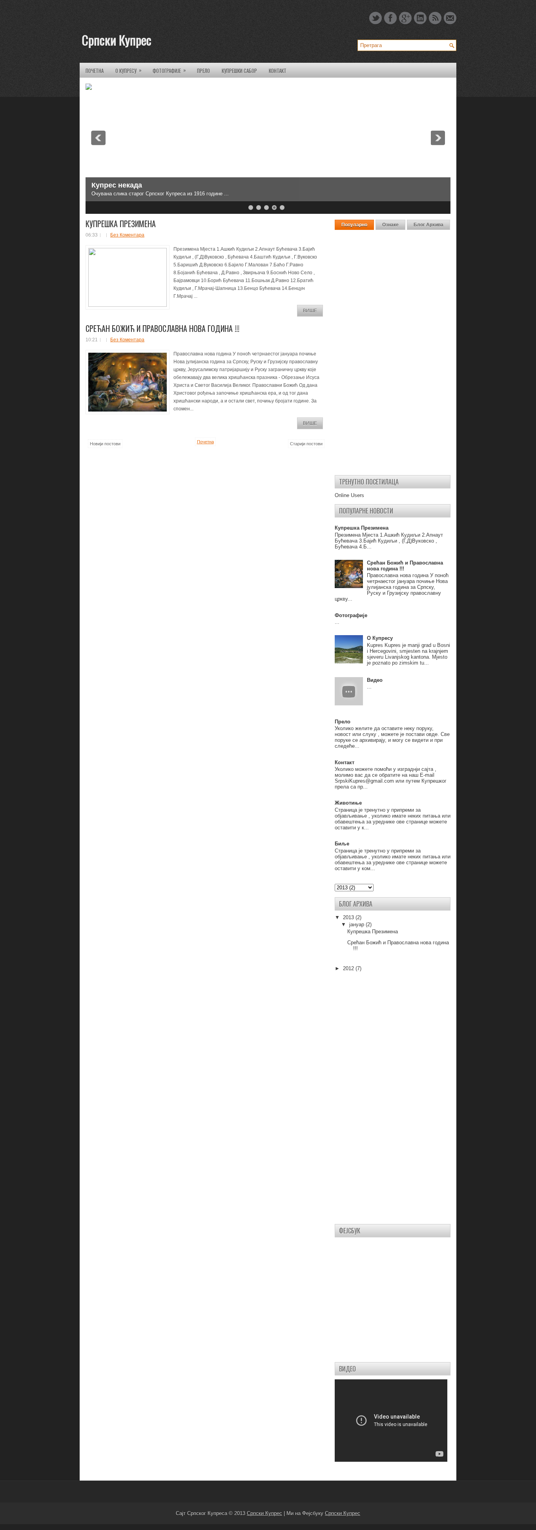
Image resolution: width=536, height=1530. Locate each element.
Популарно (354, 225)
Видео (375, 680)
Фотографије (169, 70)
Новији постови (105, 443)
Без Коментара (127, 235)
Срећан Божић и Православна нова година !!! (162, 328)
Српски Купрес (116, 40)
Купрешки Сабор (239, 71)
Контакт (277, 71)
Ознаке (390, 225)
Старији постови (306, 443)
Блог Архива (428, 225)
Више (310, 310)
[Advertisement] (392, 351)
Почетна (95, 71)
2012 (349, 968)
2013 (349, 917)
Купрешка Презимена (121, 224)
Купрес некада (116, 185)
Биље (342, 844)
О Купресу (128, 70)
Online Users (349, 495)
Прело (203, 71)
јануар (357, 924)
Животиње (348, 803)
